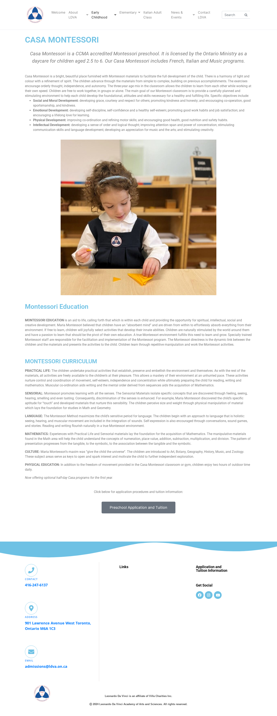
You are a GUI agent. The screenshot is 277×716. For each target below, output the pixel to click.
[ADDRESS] (31, 608)
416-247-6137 (36, 584)
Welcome (58, 12)
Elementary (128, 12)
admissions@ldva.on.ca (46, 666)
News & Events (177, 14)
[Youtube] (218, 595)
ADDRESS (31, 617)
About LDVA (73, 14)
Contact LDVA (204, 14)
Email (29, 660)
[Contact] (31, 570)
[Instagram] (209, 595)
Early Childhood (99, 14)
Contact (31, 579)
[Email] (31, 651)
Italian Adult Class (152, 14)
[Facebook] (200, 595)
